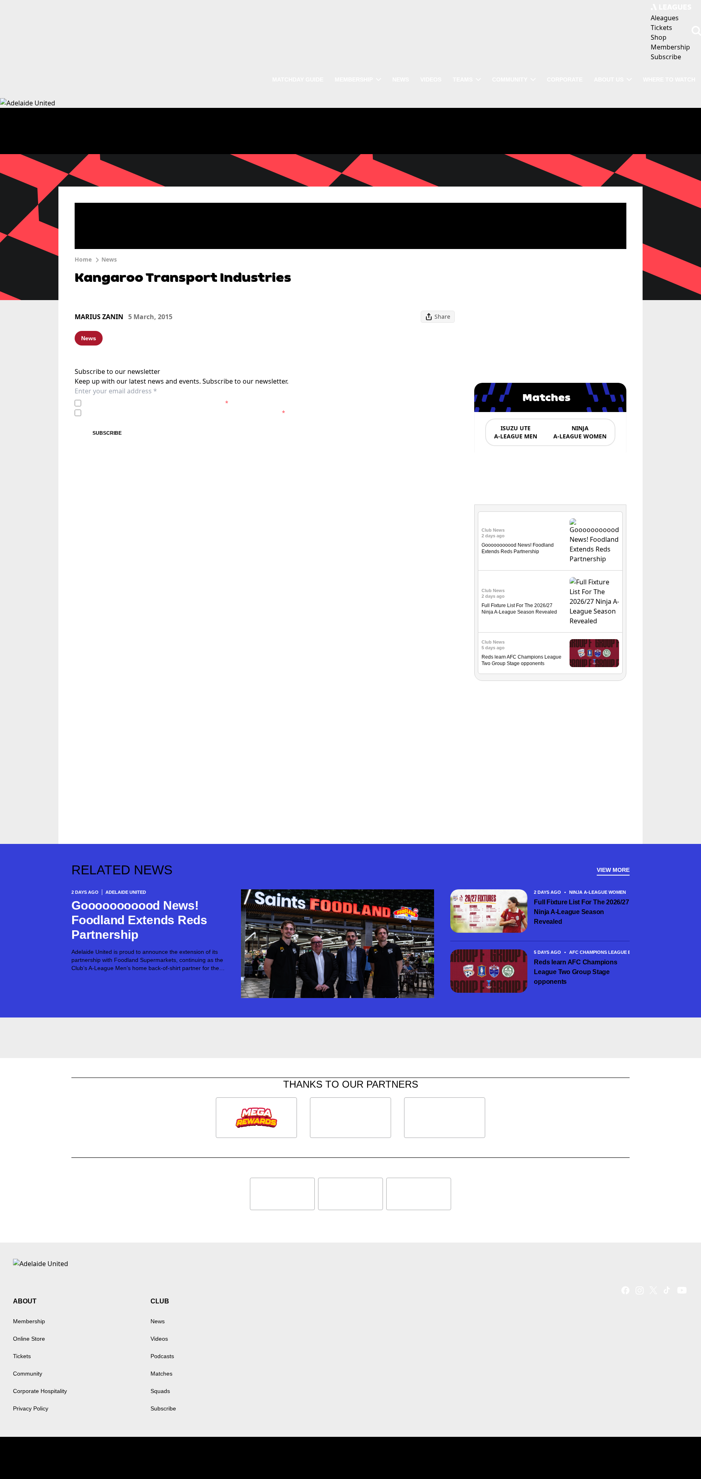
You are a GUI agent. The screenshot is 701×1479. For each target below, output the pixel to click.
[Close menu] (676, 1454)
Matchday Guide (297, 79)
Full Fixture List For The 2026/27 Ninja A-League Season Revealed (581, 912)
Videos (430, 79)
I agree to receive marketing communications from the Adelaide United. (184, 412)
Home (83, 259)
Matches (161, 1373)
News (400, 79)
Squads (160, 1391)
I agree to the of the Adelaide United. (156, 403)
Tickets (22, 1356)
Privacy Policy (141, 403)
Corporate (565, 79)
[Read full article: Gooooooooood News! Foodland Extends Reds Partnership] (594, 541)
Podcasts (162, 1356)
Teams (463, 79)
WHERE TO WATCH (669, 79)
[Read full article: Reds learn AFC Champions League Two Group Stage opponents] (594, 653)
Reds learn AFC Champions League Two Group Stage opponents (575, 972)
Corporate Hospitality (40, 1391)
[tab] (515, 432)
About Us (609, 79)
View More (613, 870)
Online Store (29, 1338)
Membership (354, 79)
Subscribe (107, 433)
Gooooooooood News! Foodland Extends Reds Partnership (139, 920)
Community (509, 79)
